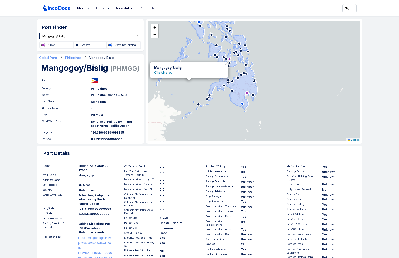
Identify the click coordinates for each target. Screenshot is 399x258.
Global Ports (48, 57)
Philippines (73, 57)
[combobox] (90, 36)
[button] (226, 63)
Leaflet (354, 139)
